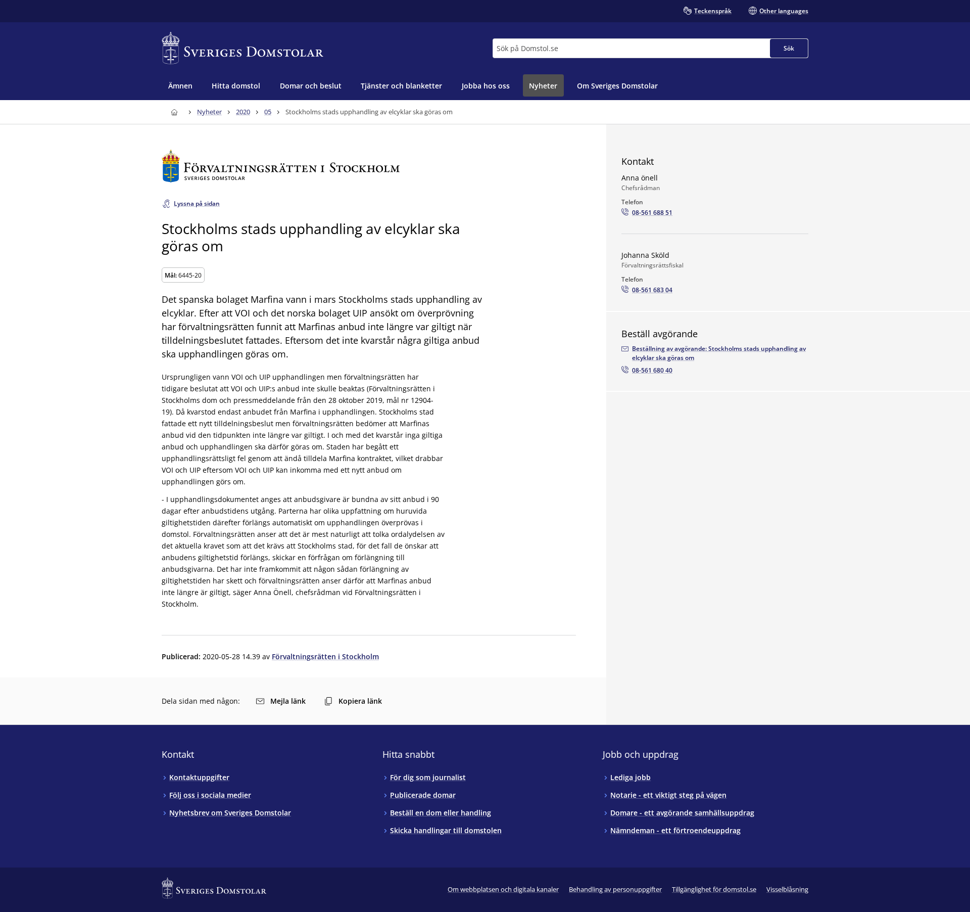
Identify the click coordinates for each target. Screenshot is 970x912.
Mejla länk (288, 701)
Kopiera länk (360, 701)
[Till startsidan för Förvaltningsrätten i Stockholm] (369, 166)
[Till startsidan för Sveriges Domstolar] (242, 48)
